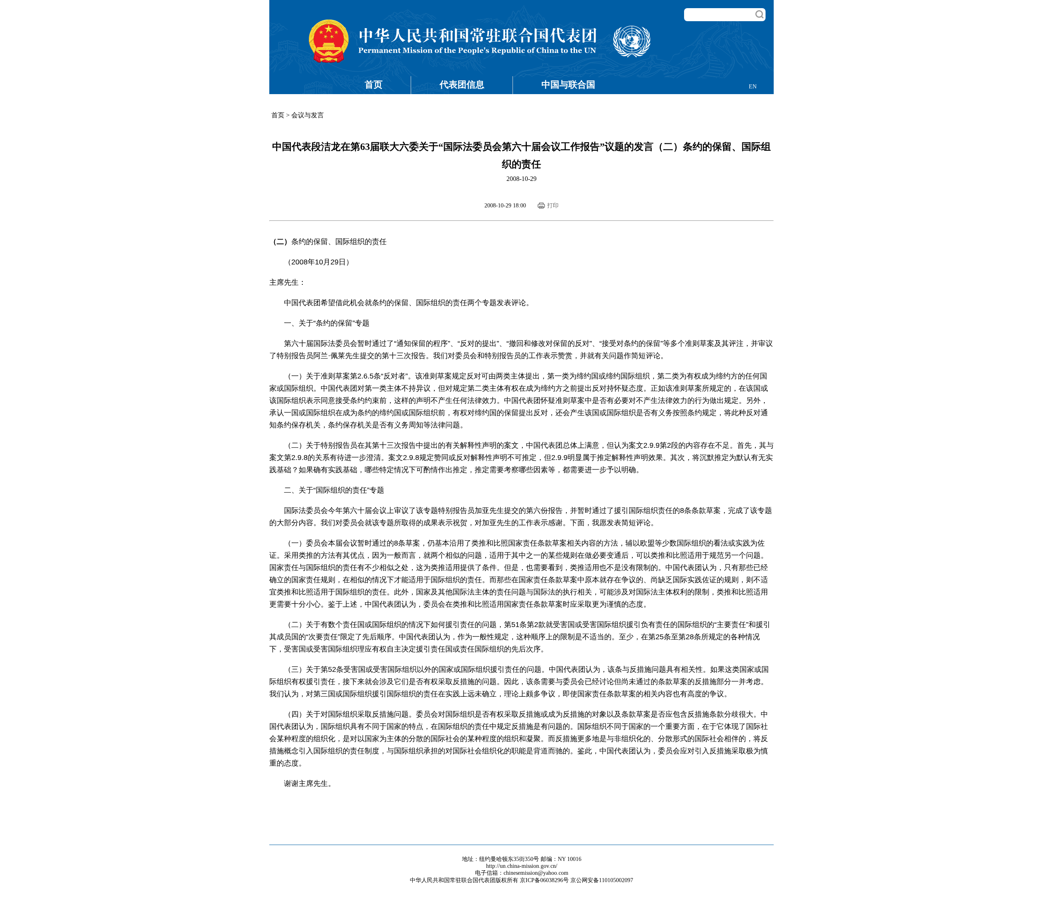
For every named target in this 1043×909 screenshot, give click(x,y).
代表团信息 (462, 84)
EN (753, 87)
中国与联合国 (568, 84)
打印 (553, 205)
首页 (374, 84)
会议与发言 (307, 115)
